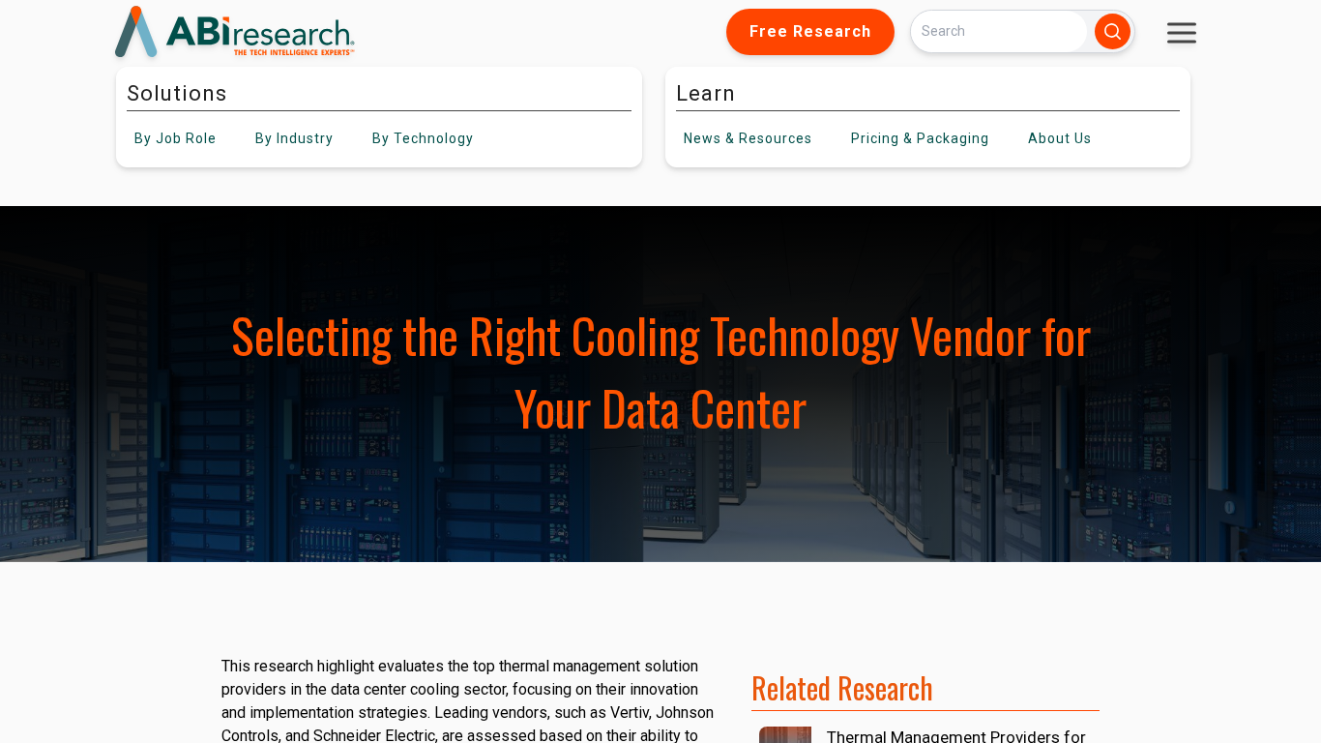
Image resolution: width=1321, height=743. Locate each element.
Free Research (810, 31)
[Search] (1112, 31)
